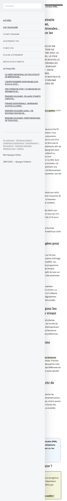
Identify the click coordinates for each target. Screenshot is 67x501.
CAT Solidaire (10, 27)
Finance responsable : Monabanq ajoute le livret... (21, 105)
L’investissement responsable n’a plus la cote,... (21, 83)
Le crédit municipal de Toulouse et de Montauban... (22, 76)
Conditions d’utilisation (13, 143)
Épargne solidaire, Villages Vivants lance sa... (23, 97)
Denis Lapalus (48, 110)
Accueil (7, 20)
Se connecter (8, 140)
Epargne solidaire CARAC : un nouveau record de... (19, 112)
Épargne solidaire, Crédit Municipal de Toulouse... (23, 119)
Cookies (20, 148)
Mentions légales (24, 140)
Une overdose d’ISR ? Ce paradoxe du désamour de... (23, 90)
